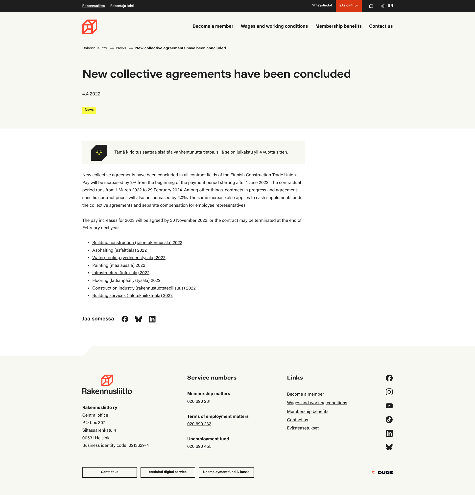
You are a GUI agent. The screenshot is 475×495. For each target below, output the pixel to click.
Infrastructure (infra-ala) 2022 (120, 273)
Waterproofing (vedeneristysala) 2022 (129, 258)
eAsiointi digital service (168, 472)
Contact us (109, 472)
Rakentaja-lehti (122, 6)
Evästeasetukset (303, 428)
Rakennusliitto (93, 6)
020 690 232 (199, 424)
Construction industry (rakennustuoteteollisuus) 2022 (144, 288)
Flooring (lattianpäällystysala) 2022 (126, 281)
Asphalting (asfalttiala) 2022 (119, 250)
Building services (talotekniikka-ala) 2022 (132, 296)
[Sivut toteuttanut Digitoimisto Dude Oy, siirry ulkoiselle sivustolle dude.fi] (382, 474)
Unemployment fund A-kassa (226, 472)
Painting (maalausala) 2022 (118, 266)
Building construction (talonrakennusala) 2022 (137, 243)
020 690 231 (199, 402)
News (89, 110)
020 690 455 (199, 447)
